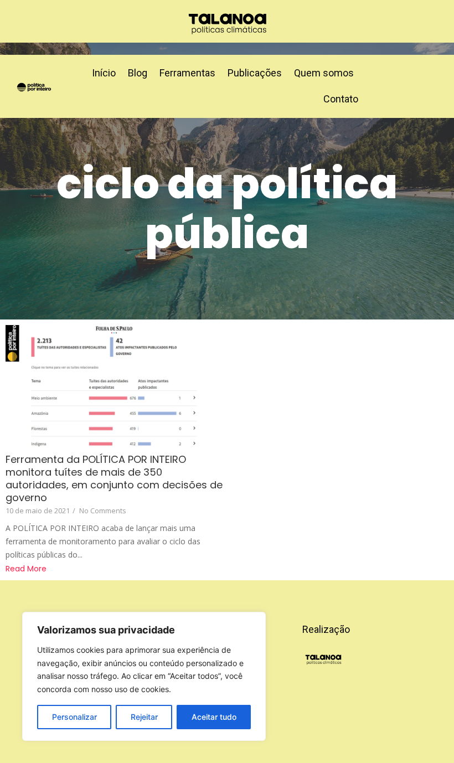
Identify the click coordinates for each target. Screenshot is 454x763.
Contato (340, 99)
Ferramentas (187, 73)
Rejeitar (144, 716)
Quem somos (324, 73)
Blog (137, 73)
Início (104, 73)
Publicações (255, 73)
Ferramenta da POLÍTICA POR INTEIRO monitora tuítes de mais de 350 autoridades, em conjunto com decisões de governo (114, 478)
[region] (144, 676)
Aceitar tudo (214, 716)
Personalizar (74, 716)
